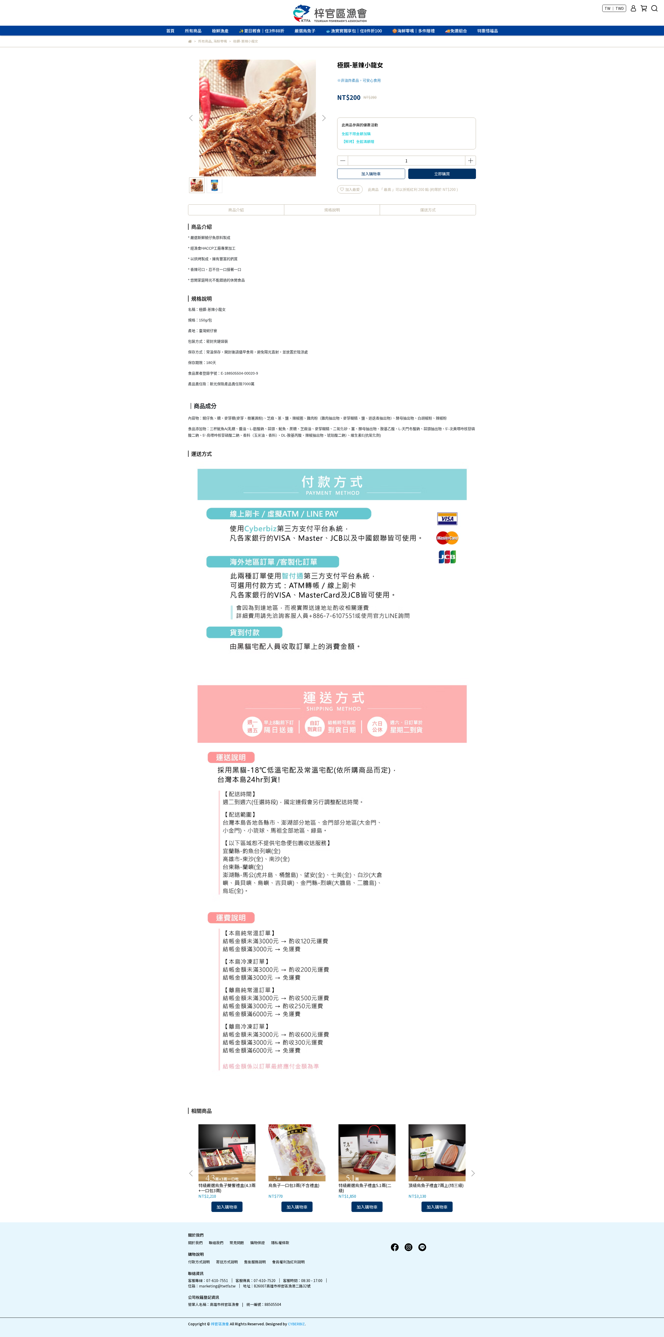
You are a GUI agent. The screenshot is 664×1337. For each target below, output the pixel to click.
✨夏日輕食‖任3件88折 (261, 30)
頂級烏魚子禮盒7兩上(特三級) (436, 1185)
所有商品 (193, 30)
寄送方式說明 (227, 1261)
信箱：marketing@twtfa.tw (212, 1285)
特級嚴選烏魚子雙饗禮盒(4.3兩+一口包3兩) (226, 1188)
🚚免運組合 (456, 30)
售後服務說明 (255, 1261)
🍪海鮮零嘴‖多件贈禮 (413, 30)
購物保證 (257, 1242)
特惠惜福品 (487, 30)
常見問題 (237, 1242)
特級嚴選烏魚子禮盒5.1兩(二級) (364, 1188)
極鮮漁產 (220, 30)
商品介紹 (236, 209)
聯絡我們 (216, 1242)
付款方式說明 (199, 1261)
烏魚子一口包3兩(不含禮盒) (294, 1185)
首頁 (170, 30)
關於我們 (195, 1242)
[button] (324, 118)
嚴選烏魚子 (305, 30)
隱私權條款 (280, 1242)
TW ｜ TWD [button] (614, 8)
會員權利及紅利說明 (288, 1261)
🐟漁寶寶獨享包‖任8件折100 (354, 30)
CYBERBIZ (296, 1323)
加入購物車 (371, 173)
